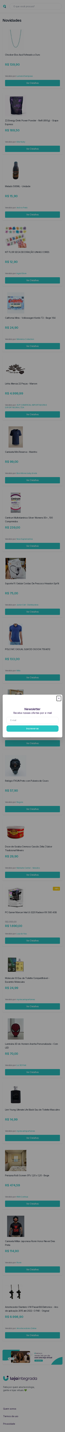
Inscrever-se (32, 728)
